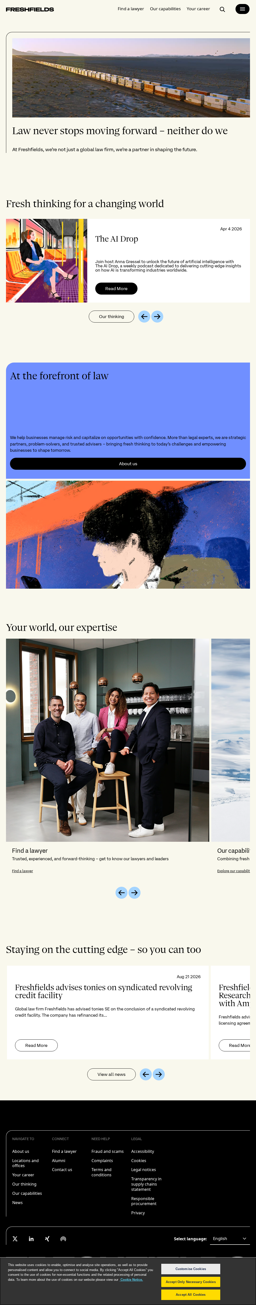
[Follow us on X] (15, 1239)
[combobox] (230, 1239)
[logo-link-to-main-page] (30, 10)
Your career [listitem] (23, 1175)
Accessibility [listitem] (142, 1151)
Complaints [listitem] (102, 1160)
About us (128, 463)
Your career (198, 8)
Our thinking (111, 316)
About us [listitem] (20, 1151)
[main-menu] (242, 8)
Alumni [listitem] (58, 1160)
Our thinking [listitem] (24, 1184)
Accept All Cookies (191, 1295)
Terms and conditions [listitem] (102, 1172)
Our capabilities (165, 8)
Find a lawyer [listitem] (64, 1151)
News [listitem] (17, 1202)
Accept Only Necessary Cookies (191, 1282)
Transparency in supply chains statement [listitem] (146, 1184)
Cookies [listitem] (138, 1160)
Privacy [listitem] (138, 1213)
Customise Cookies (191, 1269)
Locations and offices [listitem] (25, 1163)
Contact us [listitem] (62, 1169)
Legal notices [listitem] (143, 1169)
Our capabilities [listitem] (27, 1193)
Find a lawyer (131, 8)
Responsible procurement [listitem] (143, 1201)
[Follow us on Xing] (47, 1239)
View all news (112, 1074)
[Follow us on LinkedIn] (31, 1239)
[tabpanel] (128, 261)
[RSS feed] (63, 1239)
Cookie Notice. (131, 1280)
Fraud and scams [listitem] (108, 1151)
